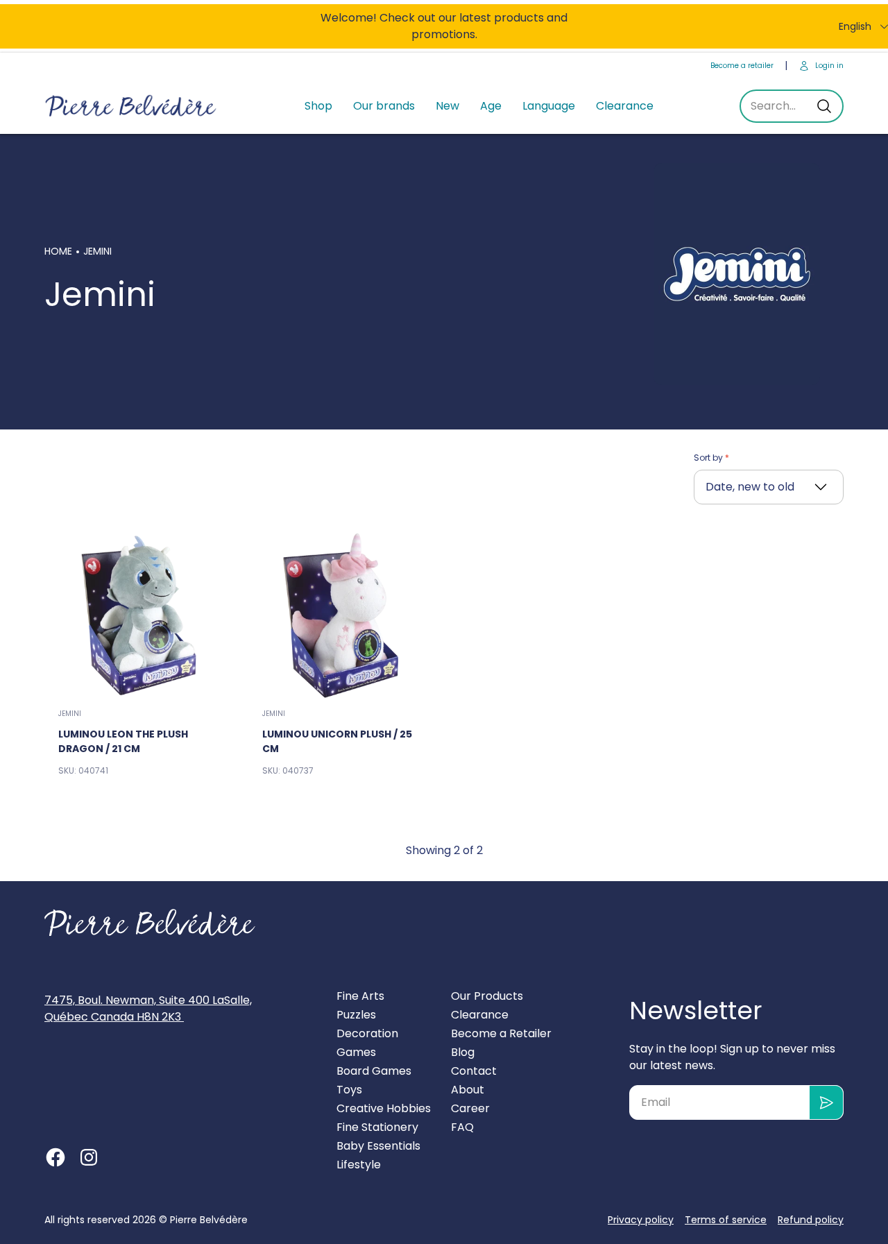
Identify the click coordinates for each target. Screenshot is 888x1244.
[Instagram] (89, 1157)
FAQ (462, 1127)
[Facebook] (55, 1157)
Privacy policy (641, 1220)
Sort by (709, 457)
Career (470, 1108)
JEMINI (69, 713)
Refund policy (811, 1220)
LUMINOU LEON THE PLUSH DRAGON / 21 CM (123, 741)
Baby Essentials (378, 1146)
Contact (474, 1071)
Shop (318, 106)
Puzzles (356, 1015)
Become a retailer (742, 65)
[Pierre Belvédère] (131, 106)
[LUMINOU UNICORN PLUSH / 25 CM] (342, 615)
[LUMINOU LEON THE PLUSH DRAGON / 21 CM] (138, 615)
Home (58, 251)
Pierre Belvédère (209, 1220)
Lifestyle (358, 1164)
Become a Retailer (501, 1033)
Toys (349, 1089)
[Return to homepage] (149, 923)
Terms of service (726, 1220)
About (467, 1089)
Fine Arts (360, 996)
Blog (463, 1052)
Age (491, 106)
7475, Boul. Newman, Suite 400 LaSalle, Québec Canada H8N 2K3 (148, 1008)
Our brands (384, 106)
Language (548, 106)
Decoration (367, 1033)
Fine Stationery (377, 1127)
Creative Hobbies (383, 1108)
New (447, 106)
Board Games (373, 1071)
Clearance (625, 106)
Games (356, 1052)
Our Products (487, 996)
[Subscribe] (827, 1102)
